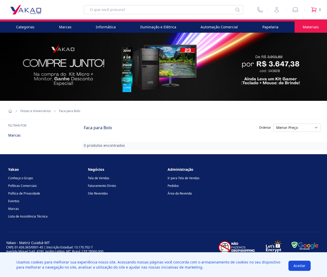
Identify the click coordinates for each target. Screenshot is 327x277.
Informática (106, 27)
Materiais (311, 27)
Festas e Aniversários (35, 111)
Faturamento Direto (102, 186)
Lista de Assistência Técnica (28, 216)
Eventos (13, 201)
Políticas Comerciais (22, 186)
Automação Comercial (219, 27)
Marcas (65, 27)
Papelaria (270, 27)
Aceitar (300, 265)
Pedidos (173, 186)
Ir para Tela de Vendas (184, 178)
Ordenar (265, 127)
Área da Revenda (180, 193)
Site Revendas (98, 193)
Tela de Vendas (98, 178)
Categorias (25, 27)
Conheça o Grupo (20, 178)
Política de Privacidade (24, 193)
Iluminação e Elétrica (158, 27)
